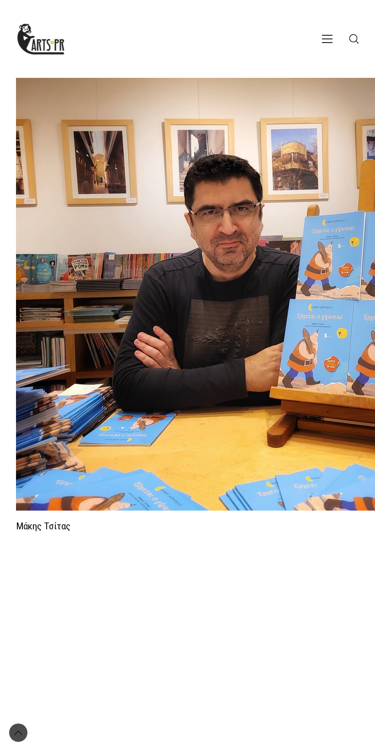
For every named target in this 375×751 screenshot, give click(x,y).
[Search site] (354, 39)
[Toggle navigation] (327, 39)
